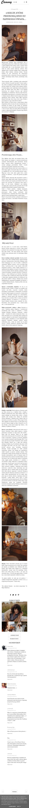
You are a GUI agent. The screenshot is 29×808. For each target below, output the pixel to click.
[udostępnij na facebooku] (10, 595)
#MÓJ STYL (16, 22)
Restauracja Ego (10, 727)
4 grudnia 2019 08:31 (11, 729)
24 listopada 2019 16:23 (12, 648)
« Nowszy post (14, 635)
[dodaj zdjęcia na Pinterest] (18, 595)
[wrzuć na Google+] (16, 595)
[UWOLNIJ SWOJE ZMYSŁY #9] (20, 631)
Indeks (14, 791)
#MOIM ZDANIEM (10, 22)
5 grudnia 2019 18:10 (11, 740)
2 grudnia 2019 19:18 (11, 710)
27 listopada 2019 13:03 (12, 685)
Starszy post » (14, 638)
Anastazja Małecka (11, 694)
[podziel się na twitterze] (13, 595)
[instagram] (26, 2)
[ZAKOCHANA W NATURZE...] (14, 621)
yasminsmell (10, 708)
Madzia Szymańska (11, 684)
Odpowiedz (9, 665)
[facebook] (24, 2)
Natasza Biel (10, 646)
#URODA (20, 22)
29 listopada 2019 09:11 (12, 696)
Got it (19, 806)
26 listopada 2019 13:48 (12, 671)
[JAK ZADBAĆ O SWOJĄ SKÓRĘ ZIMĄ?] (8, 631)
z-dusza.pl (9, 753)
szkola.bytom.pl (10, 670)
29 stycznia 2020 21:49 (11, 755)
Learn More (12, 806)
